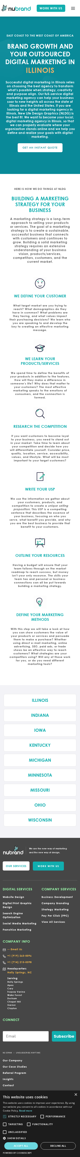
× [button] (75, 1094)
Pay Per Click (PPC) (55, 915)
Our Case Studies (15, 1066)
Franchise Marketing (17, 929)
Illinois (40, 700)
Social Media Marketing (20, 923)
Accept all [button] (21, 1145)
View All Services (53, 921)
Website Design (13, 897)
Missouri (40, 790)
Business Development (57, 897)
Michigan (40, 760)
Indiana (40, 715)
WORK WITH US (51, 8)
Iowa (40, 730)
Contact (8, 1085)
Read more (25, 1110)
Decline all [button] (58, 1145)
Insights (8, 1079)
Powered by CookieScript (17, 1152)
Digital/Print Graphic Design (17, 905)
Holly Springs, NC (19, 972)
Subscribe (64, 1036)
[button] (73, 8)
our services (16, 866)
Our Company (13, 1060)
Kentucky (40, 745)
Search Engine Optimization (13, 915)
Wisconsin (40, 820)
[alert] (40, 1124)
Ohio (40, 805)
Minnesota (40, 775)
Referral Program (14, 1072)
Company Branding (55, 903)
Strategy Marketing (55, 909)
